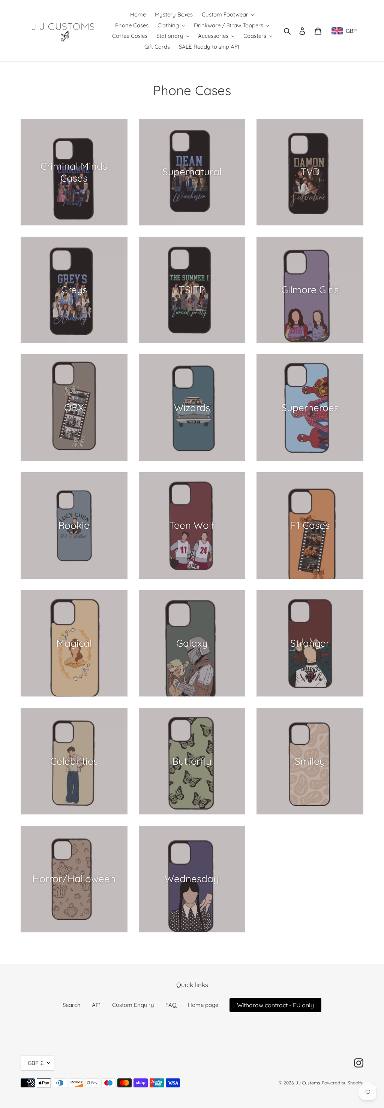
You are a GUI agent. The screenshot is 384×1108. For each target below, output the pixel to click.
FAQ (171, 1004)
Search (72, 1004)
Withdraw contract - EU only (275, 1005)
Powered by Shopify (342, 1083)
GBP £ (36, 1062)
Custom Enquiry (133, 1004)
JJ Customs (308, 1083)
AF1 (96, 1004)
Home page (203, 1004)
